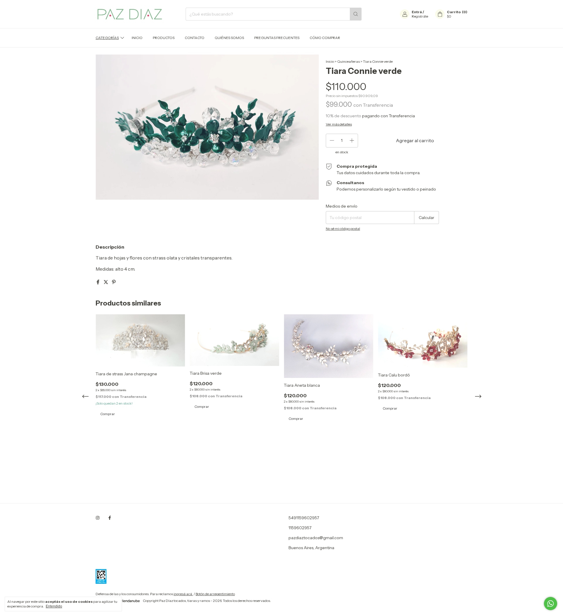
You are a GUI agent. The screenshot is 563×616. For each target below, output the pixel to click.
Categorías (107, 37)
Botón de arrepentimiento (215, 594)
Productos (163, 37)
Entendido (54, 606)
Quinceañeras (348, 61)
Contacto (194, 37)
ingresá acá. (183, 594)
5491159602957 (304, 517)
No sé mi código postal (343, 228)
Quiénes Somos (229, 37)
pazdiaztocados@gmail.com (316, 537)
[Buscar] (356, 14)
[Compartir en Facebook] (98, 282)
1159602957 (300, 527)
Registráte (420, 16)
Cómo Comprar (325, 37)
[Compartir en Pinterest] (113, 282)
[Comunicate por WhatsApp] (550, 603)
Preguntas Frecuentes (276, 37)
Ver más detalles (339, 124)
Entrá (417, 12)
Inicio (137, 37)
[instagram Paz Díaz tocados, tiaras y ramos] (98, 517)
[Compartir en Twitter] (106, 282)
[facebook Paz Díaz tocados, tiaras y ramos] (110, 517)
